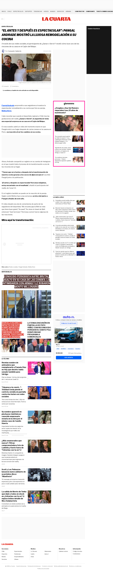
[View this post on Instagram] (18, 244)
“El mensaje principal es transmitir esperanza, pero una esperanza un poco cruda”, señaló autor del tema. (13, 481)
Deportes (28, 11)
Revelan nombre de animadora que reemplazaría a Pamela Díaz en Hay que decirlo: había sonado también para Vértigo (14, 368)
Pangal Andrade (22, 267)
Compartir (6, 86)
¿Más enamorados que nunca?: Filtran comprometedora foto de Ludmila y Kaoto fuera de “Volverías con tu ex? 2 (13, 445)
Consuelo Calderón (14, 51)
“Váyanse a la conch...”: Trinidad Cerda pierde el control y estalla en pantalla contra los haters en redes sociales (14, 392)
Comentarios (15, 86)
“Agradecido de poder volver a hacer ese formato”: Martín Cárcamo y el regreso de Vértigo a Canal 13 (63, 150)
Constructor (79, 11)
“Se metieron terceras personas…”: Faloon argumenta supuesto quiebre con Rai (63, 160)
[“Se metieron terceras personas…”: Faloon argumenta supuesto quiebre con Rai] (78, 160)
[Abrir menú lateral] (2, 19)
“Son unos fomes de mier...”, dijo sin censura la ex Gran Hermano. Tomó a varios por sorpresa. (14, 401)
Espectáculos (18, 11)
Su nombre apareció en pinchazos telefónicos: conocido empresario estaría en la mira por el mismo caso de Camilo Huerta (12, 418)
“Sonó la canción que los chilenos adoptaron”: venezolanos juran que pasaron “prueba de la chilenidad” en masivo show (65, 254)
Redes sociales (13, 267)
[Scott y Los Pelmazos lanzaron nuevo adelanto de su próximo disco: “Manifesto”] (39, 475)
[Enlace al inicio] (69, 104)
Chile (9, 11)
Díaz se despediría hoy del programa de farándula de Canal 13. (14, 378)
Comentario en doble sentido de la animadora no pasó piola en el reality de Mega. (14, 506)
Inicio (4, 11)
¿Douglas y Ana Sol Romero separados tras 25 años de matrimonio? (67, 110)
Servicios (60, 11)
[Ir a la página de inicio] (56, 19)
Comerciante (90, 11)
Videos (46, 11)
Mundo (52, 11)
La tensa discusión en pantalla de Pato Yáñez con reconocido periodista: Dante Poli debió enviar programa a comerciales (39, 330)
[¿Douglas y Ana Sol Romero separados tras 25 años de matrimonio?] (69, 123)
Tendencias (38, 11)
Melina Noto (31, 267)
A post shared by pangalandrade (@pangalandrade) (46, 227)
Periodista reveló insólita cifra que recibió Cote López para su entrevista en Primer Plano (65, 202)
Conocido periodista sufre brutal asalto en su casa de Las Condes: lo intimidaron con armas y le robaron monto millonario (65, 228)
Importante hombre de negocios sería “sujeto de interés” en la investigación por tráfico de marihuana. (12, 429)
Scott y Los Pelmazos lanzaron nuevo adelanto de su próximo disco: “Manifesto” (14, 473)
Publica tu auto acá (68, 323)
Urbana (68, 11)
